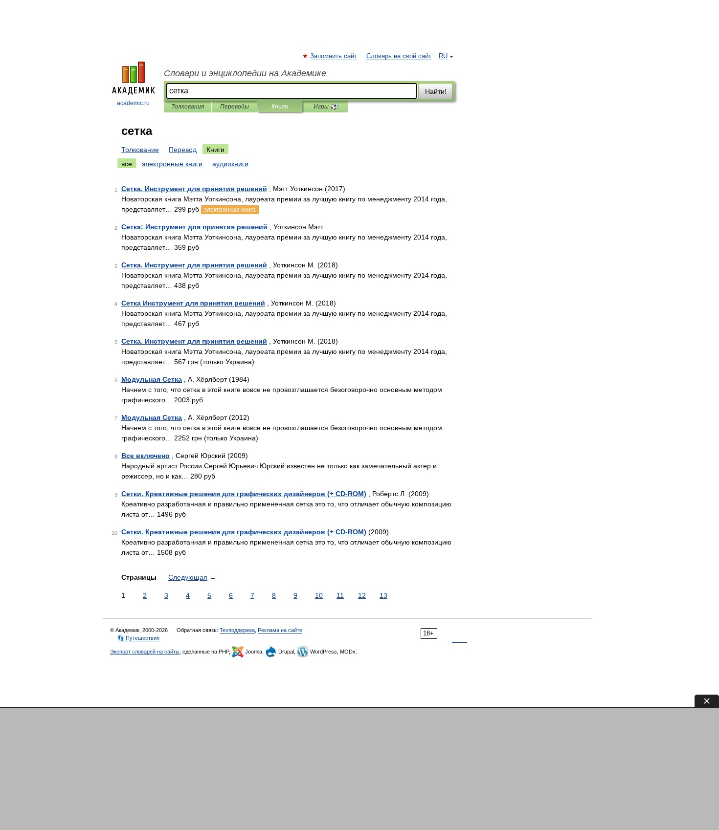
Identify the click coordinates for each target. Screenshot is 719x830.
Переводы (234, 106)
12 (362, 595)
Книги (279, 106)
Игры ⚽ (325, 106)
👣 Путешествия (138, 638)
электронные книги (172, 164)
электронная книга (230, 209)
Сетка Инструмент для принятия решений (193, 303)
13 (383, 595)
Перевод (183, 149)
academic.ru (133, 103)
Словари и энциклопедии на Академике (245, 73)
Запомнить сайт (334, 56)
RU (443, 56)
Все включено (145, 455)
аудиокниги (230, 164)
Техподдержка (237, 630)
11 (340, 595)
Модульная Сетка (151, 379)
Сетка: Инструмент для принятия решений (194, 227)
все (126, 164)
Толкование (140, 149)
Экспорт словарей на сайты (145, 652)
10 (319, 595)
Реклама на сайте (280, 630)
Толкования (187, 106)
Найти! (436, 91)
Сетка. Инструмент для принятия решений (194, 189)
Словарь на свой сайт (398, 56)
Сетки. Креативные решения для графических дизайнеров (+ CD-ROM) (243, 494)
